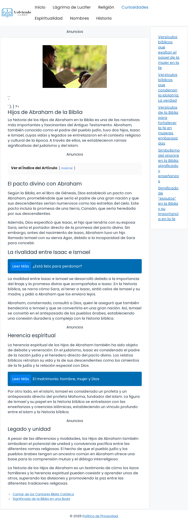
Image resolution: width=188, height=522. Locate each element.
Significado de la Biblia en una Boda (41, 499)
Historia (104, 18)
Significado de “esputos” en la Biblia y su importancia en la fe (168, 203)
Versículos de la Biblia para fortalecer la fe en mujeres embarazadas (168, 125)
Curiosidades (135, 7)
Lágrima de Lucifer (72, 7)
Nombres (79, 18)
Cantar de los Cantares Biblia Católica (43, 494)
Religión (106, 7)
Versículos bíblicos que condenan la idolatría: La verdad (168, 87)
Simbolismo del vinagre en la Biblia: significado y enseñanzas (169, 166)
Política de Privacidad (100, 516)
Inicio (40, 7)
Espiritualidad (49, 18)
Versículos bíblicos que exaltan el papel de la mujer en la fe (168, 52)
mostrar (67, 168)
